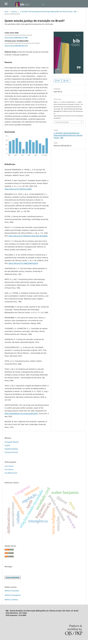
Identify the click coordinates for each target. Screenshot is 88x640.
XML (67, 81)
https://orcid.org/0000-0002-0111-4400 (16, 37)
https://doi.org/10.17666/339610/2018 (23, 263)
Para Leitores (9, 466)
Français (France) (11, 452)
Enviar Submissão (12, 577)
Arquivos (14, 12)
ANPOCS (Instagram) (13, 595)
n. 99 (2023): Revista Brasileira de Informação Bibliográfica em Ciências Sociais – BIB (48, 12)
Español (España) (11, 449)
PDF (58, 81)
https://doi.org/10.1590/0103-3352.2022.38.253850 (27, 236)
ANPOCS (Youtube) (12, 591)
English (7, 445)
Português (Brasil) (11, 442)
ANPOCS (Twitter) (11, 600)
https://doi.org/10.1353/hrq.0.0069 (18, 189)
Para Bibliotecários (11, 473)
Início (6, 12)
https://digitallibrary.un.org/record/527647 (21, 413)
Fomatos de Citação (62, 122)
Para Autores (9, 469)
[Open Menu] (6, 3)
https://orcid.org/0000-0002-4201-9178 (16, 45)
